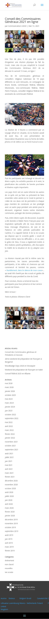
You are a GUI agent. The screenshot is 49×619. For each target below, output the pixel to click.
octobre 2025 (10, 395)
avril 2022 (9, 426)
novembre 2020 (11, 484)
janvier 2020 (10, 515)
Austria (3, 598)
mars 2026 (9, 387)
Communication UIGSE (17, 26)
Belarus (12, 598)
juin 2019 (8, 539)
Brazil (29, 598)
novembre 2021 (11, 442)
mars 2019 (9, 547)
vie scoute (9, 572)
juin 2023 (8, 410)
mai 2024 (8, 399)
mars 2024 (9, 403)
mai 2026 (8, 383)
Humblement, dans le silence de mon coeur (24, 270)
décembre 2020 (11, 480)
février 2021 (10, 476)
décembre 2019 (11, 519)
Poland (40, 603)
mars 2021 (9, 473)
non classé (9, 564)
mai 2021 (8, 465)
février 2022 (10, 434)
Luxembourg (14, 603)
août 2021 (9, 453)
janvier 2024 (10, 407)
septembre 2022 (11, 418)
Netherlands (32, 603)
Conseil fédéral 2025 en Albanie (17, 373)
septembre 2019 (11, 531)
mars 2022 (9, 430)
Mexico (22, 603)
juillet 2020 (9, 496)
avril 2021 (9, 469)
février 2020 (10, 511)
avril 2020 (9, 504)
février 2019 (10, 550)
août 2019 (9, 535)
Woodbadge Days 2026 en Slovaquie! (20, 366)
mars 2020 (9, 508)
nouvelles (9, 568)
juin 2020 (8, 500)
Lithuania (4, 603)
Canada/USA (42, 598)
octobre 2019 (10, 527)
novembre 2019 (11, 523)
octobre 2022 (10, 414)
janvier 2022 (10, 438)
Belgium (22, 598)
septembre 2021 (11, 449)
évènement (9, 560)
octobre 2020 (10, 488)
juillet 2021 (9, 457)
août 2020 (9, 492)
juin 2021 (8, 461)
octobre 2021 (10, 445)
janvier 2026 (10, 391)
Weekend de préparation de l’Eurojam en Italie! (24, 369)
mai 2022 (8, 422)
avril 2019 (9, 543)
